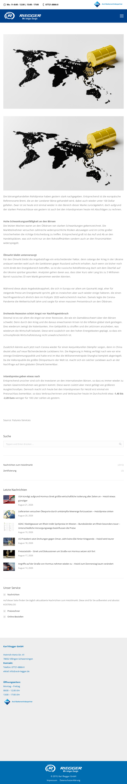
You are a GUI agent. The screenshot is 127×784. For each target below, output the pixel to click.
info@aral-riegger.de (19, 671)
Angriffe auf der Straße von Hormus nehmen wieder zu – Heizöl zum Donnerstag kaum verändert (65, 563)
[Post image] (9, 499)
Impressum (52, 780)
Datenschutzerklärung (70, 780)
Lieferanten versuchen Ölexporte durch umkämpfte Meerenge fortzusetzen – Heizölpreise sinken (65, 511)
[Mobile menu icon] (122, 16)
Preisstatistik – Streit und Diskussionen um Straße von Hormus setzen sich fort (56, 551)
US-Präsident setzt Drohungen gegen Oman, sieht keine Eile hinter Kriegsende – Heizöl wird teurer (66, 538)
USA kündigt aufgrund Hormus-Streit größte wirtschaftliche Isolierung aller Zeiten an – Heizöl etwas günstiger (66, 498)
